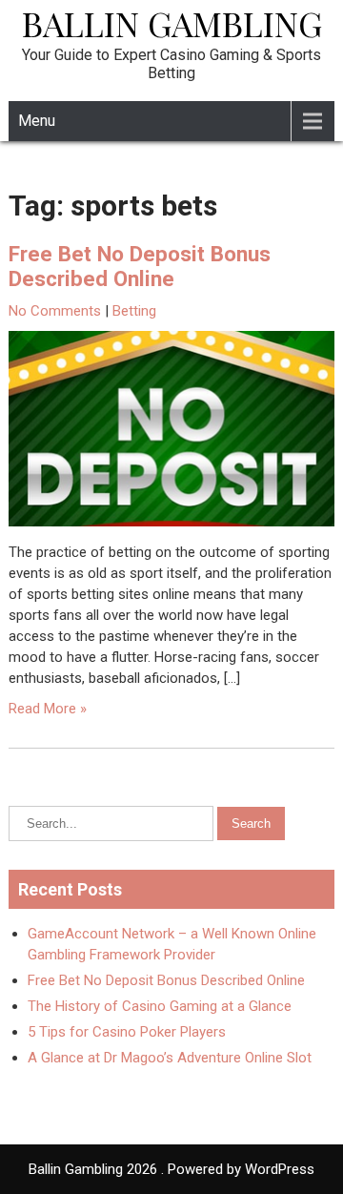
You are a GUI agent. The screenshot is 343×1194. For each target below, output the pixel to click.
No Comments (55, 310)
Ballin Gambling (172, 23)
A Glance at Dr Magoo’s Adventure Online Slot (170, 1057)
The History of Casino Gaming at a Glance (160, 1006)
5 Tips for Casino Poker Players (127, 1031)
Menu (36, 121)
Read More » (48, 708)
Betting (134, 310)
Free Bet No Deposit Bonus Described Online (140, 266)
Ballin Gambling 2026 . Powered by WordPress (171, 1169)
